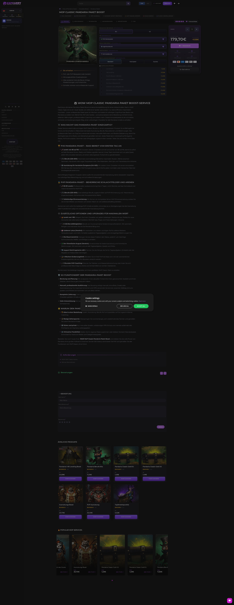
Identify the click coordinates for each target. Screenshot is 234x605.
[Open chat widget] (229, 600)
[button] (91, 306)
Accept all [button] (141, 306)
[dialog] (117, 302)
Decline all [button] (124, 306)
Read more (142, 301)
